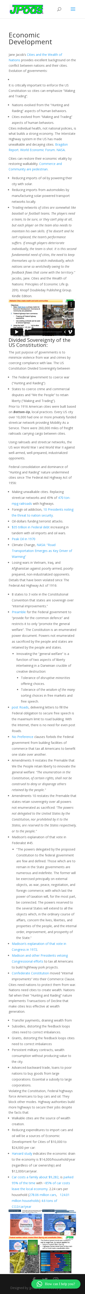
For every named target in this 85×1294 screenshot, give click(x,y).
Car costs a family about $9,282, (35, 1177)
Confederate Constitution (30, 973)
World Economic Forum (37, 150)
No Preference (22, 737)
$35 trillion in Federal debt (31, 527)
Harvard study (22, 1153)
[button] (55, 1284)
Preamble (19, 612)
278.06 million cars (42, 1195)
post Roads (20, 707)
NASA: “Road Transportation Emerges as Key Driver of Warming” (42, 551)
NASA (60, 150)
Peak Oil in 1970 (23, 539)
